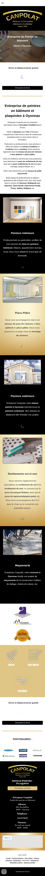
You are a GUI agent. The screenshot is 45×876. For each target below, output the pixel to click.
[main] (22, 41)
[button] (2, 3)
